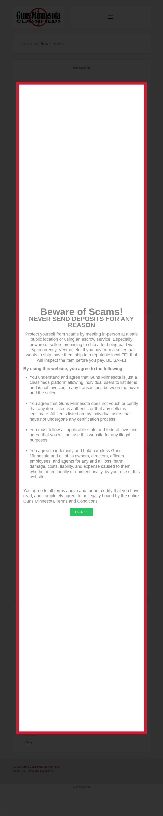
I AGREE (81, 512)
